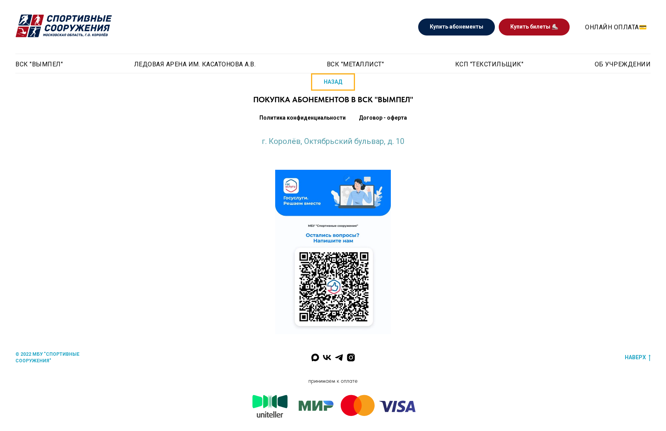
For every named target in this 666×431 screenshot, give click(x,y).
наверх (635, 357)
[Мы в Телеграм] (339, 357)
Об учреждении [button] (623, 64)
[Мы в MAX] (315, 357)
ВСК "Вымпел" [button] (39, 64)
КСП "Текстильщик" (489, 64)
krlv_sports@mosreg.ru (333, 149)
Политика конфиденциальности (302, 118)
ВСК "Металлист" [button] (355, 64)
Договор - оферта (383, 118)
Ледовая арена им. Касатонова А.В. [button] (195, 64)
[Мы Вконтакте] (327, 357)
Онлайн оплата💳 (616, 27)
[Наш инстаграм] (351, 357)
